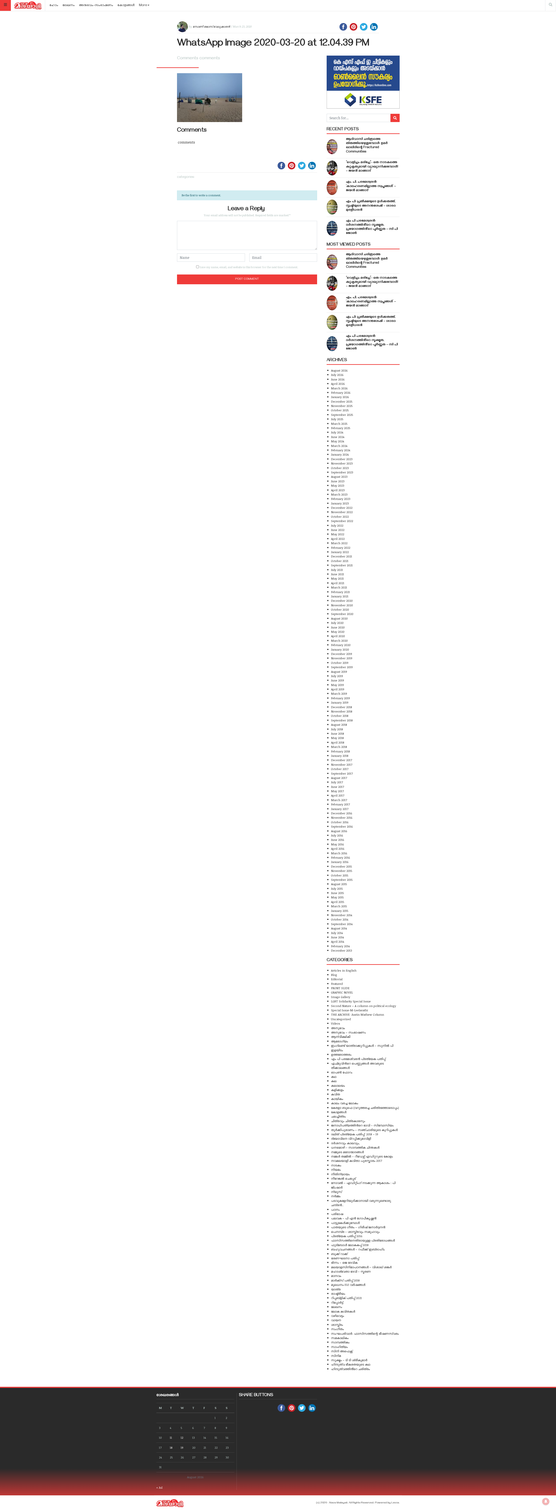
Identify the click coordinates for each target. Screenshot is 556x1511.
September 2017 (342, 773)
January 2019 (339, 702)
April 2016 (337, 848)
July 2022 (337, 525)
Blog (334, 975)
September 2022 (342, 521)
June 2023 (337, 481)
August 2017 (339, 778)
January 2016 (340, 862)
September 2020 (342, 614)
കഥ (333, 1077)
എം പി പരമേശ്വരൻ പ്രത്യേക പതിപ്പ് (358, 1059)
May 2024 (337, 441)
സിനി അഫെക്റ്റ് (341, 1351)
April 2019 (337, 689)
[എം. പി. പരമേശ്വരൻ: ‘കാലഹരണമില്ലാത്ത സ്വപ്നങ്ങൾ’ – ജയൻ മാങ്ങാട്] (332, 187)
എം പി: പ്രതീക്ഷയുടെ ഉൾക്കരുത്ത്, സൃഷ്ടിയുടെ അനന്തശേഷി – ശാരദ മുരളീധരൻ (371, 206)
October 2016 (340, 822)
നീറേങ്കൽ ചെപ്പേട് (343, 1178)
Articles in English (343, 970)
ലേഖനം (69, 5)
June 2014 (337, 937)
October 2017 (339, 769)
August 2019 (339, 672)
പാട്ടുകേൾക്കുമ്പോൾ (345, 1223)
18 (171, 1447)
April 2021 (337, 583)
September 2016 (342, 826)
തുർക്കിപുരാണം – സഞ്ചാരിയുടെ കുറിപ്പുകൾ (364, 1130)
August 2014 (339, 928)
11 (171, 1437)
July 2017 (337, 782)
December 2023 (341, 459)
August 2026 (339, 370)
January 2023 (340, 503)
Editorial (337, 979)
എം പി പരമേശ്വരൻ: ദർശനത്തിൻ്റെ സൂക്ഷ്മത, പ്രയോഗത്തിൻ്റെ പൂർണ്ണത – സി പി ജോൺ (372, 227)
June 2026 (338, 379)
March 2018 (339, 747)
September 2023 (342, 472)
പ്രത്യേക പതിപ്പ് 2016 (346, 1236)
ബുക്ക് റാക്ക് (339, 1254)
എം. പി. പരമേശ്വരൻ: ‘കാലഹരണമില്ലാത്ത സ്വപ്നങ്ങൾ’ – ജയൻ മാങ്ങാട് (371, 186)
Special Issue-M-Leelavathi (349, 1010)
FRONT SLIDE (340, 988)
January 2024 (340, 454)
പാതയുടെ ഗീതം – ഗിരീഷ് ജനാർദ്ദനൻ (358, 1227)
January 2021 (339, 596)
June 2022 (337, 530)
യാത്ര (336, 1289)
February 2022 (340, 548)
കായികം (337, 1099)
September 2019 (342, 667)
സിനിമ (336, 1356)
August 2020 (339, 618)
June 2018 (337, 733)
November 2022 (342, 512)
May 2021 (337, 578)
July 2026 (337, 375)
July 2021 (337, 570)
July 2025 (337, 419)
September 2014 (341, 924)
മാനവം (336, 1276)
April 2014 (337, 941)
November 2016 (341, 817)
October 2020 (340, 609)
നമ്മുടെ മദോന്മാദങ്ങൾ (347, 1152)
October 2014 (339, 919)
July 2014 (337, 933)
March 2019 (339, 693)
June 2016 (337, 840)
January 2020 (340, 649)
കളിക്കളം (337, 1090)
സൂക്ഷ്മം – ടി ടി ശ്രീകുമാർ (349, 1360)
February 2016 (340, 857)
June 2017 (337, 787)
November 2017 (341, 764)
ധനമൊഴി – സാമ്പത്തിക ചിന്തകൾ (355, 1147)
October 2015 (339, 875)
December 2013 (341, 950)
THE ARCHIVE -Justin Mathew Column (357, 1014)
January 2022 (340, 552)
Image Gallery (340, 997)
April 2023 (338, 490)
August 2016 (339, 831)
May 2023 (337, 485)
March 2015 (339, 906)
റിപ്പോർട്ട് (337, 1302)
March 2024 (339, 446)
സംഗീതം (337, 1329)
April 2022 (338, 539)
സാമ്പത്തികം (340, 1342)
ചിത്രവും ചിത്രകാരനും (348, 1121)
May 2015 (337, 897)
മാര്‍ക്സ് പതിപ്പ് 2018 (345, 1280)
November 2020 (342, 605)
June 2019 (337, 680)
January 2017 (339, 809)
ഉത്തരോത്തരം (341, 1054)
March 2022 (339, 543)
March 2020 (339, 640)
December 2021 (341, 556)
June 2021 (337, 574)
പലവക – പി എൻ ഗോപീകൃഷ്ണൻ (353, 1218)
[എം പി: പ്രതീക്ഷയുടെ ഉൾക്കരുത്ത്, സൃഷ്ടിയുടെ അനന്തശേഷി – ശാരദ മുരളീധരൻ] (332, 207)
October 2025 (340, 410)
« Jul (159, 1487)
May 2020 (337, 632)
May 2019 (337, 685)
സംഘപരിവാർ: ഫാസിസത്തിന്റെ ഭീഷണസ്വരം (365, 1333)
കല (333, 1081)
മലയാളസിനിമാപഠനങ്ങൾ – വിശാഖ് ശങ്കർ (361, 1267)
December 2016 (341, 813)
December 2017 (341, 760)
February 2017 (340, 804)
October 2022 (340, 516)
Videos (335, 1023)
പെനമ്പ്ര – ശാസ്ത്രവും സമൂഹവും (355, 1232)
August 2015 (339, 884)
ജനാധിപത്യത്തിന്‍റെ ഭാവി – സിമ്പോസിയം (362, 1125)
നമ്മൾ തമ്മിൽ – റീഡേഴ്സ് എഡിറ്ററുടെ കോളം (362, 1156)
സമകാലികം (340, 1338)
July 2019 (337, 676)
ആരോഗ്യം (339, 1041)
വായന (336, 1320)
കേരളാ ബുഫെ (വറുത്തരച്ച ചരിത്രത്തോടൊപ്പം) (365, 1108)
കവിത (335, 1094)
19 (182, 1447)
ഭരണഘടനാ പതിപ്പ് (345, 1258)
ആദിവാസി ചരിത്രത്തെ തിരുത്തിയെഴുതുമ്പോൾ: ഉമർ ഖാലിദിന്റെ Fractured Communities (367, 145)
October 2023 (340, 468)
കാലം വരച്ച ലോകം (344, 1103)
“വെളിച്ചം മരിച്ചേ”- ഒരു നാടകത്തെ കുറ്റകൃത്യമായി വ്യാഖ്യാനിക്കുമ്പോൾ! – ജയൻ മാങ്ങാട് (372, 166)
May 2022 (337, 534)
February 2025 (340, 428)
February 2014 (340, 946)
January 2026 (340, 397)
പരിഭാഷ (337, 1214)
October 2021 (339, 561)
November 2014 (341, 915)
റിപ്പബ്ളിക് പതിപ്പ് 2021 (346, 1298)
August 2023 (339, 476)
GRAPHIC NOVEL (342, 992)
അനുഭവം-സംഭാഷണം (96, 5)
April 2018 (337, 742)
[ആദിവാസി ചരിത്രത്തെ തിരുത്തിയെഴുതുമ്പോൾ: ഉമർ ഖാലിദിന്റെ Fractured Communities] (332, 146)
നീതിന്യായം (340, 1174)
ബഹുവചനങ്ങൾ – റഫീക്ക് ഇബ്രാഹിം (358, 1249)
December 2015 (341, 866)
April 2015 (337, 902)
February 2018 (340, 751)
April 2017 (337, 795)
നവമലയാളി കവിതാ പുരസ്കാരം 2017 (356, 1161)
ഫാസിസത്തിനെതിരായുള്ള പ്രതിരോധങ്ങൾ (363, 1240)
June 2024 (337, 437)
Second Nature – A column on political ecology (363, 1006)
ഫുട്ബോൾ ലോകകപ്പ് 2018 (350, 1245)
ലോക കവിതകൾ (343, 1311)
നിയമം (336, 1169)
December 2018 (341, 707)
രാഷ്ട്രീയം (338, 1293)
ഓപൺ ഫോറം (341, 1072)
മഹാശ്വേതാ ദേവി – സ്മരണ (351, 1271)
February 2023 (340, 499)
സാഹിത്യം (339, 1347)
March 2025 (339, 424)
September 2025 (342, 415)
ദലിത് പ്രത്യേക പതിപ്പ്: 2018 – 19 (354, 1134)
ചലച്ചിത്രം (338, 1116)
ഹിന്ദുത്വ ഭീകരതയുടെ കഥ (350, 1364)
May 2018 (337, 738)
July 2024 (337, 432)
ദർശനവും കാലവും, (345, 1143)
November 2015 (341, 871)
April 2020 (338, 636)
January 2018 (339, 756)
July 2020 (337, 623)
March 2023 (339, 494)
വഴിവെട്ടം (337, 1316)
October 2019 (339, 663)
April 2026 (338, 384)
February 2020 (341, 645)
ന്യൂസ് (336, 1192)
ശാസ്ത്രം (337, 1325)
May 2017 (337, 791)
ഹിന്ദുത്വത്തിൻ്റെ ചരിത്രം (350, 1369)
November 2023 (342, 463)
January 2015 (339, 911)
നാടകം (336, 1165)
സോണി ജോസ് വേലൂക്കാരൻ (211, 26)
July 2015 (337, 888)
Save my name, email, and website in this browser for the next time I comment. (249, 267)
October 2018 (339, 716)
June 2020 (338, 627)
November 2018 (341, 711)
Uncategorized (341, 1019)
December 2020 (342, 600)
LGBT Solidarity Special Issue (351, 1001)
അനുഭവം (338, 1028)
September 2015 (342, 880)
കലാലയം (338, 1085)
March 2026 (339, 388)
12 (182, 1437)
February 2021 (340, 592)
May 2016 (337, 844)
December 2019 (341, 654)
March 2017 (339, 800)
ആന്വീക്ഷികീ (340, 1037)
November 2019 (341, 658)
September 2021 (342, 565)
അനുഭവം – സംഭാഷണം (348, 1032)
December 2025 (341, 401)
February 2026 (341, 392)
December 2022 (341, 508)
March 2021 (339, 587)
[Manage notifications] (545, 1501)
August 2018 (339, 724)
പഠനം (335, 1209)
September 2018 (342, 720)
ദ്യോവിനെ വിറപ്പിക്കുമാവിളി (351, 1138)
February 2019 (340, 698)
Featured (337, 984)
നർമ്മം (336, 1196)
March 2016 (339, 853)
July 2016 (337, 835)
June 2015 (337, 893)
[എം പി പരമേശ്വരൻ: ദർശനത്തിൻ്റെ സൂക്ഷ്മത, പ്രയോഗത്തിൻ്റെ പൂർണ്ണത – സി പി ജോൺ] (332, 228)
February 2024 (340, 450)
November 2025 (342, 406)
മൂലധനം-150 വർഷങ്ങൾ (348, 1285)
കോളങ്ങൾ (126, 5)
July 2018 (337, 729)
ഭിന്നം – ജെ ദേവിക (344, 1262)
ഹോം (54, 5)
